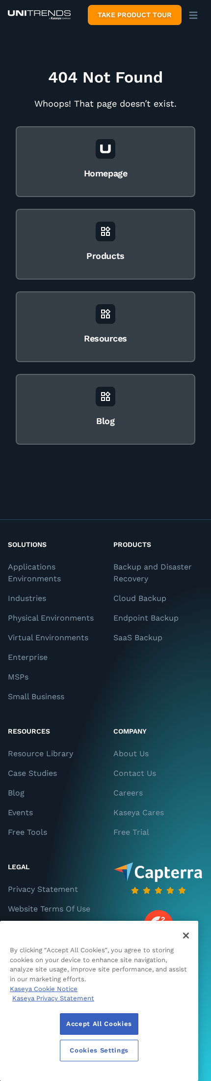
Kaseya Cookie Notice (44, 989)
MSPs (18, 677)
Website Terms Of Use (49, 908)
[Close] (186, 935)
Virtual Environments (48, 637)
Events (20, 812)
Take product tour (135, 15)
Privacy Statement (43, 889)
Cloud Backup (139, 598)
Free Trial (131, 832)
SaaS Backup (137, 637)
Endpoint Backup (146, 618)
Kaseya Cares (138, 812)
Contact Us (134, 773)
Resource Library (40, 753)
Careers (128, 792)
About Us (131, 753)
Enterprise (28, 657)
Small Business (36, 696)
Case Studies (32, 773)
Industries (27, 598)
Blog (16, 792)
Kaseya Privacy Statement (53, 998)
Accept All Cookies (99, 1023)
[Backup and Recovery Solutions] (39, 15)
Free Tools (27, 832)
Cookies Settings (99, 1050)
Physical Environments (51, 618)
